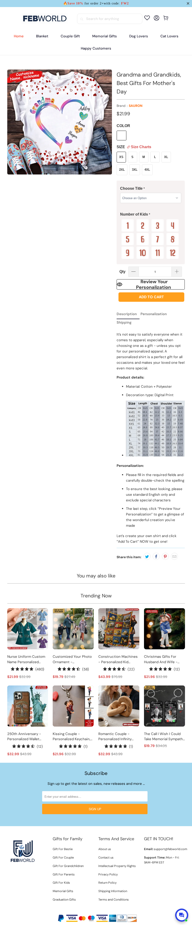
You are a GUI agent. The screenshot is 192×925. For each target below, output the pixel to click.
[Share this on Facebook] (156, 556)
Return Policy (107, 883)
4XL (147, 169)
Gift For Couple (63, 857)
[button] (150, 189)
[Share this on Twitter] (147, 556)
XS (121, 157)
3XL (134, 169)
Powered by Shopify (110, 910)
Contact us (106, 857)
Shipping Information (112, 891)
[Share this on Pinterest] (165, 556)
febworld (86, 910)
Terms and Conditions (113, 900)
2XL (122, 169)
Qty (122, 272)
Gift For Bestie (63, 849)
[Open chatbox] (181, 915)
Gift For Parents (64, 874)
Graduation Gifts (64, 900)
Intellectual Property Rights (117, 866)
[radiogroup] (150, 239)
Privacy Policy (108, 874)
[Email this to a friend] (174, 556)
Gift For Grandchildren (68, 866)
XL (166, 157)
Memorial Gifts (63, 891)
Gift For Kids (61, 883)
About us (104, 849)
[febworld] (45, 18)
